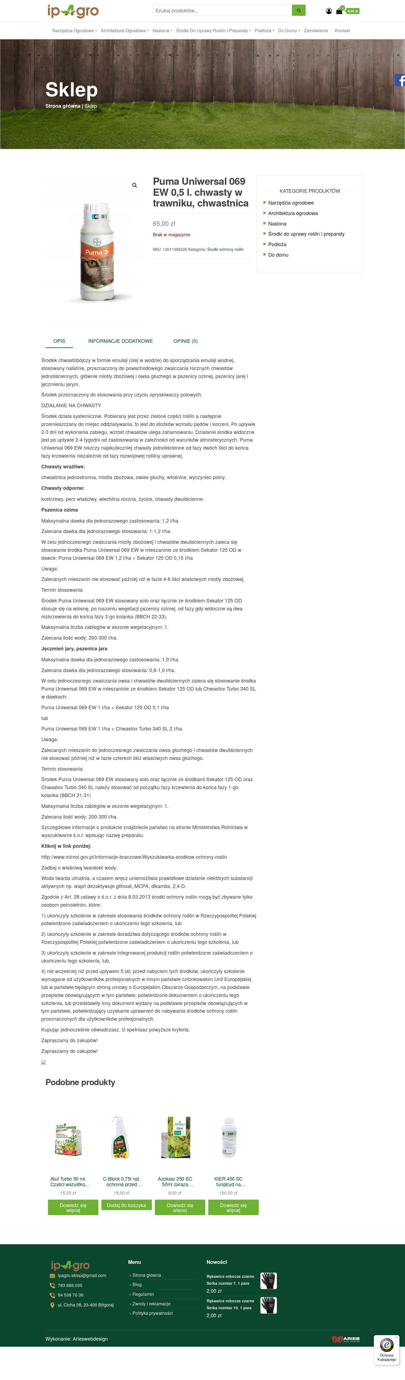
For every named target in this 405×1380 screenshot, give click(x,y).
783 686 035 (70, 1285)
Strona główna (147, 1275)
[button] (135, 185)
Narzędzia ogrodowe (73, 30)
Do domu (287, 30)
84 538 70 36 (70, 1295)
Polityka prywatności (153, 1313)
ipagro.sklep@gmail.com (82, 1275)
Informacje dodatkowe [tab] (120, 340)
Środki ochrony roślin (225, 249)
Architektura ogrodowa (123, 30)
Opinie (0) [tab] (186, 340)
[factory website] (346, 1339)
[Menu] (396, 1338)
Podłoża (263, 30)
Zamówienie (316, 30)
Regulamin (143, 1294)
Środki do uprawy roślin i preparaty (212, 30)
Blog (137, 1284)
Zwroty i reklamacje (152, 1303)
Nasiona (161, 30)
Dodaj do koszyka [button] (126, 1204)
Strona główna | (64, 105)
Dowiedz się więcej (73, 1207)
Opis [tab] (59, 340)
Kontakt (342, 30)
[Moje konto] (329, 10)
